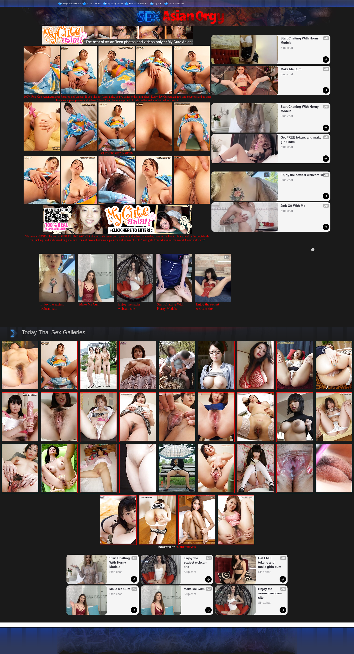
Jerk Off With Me (293, 206)
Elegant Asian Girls (72, 3)
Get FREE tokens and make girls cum (301, 140)
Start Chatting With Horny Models (300, 40)
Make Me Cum (291, 69)
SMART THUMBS (186, 547)
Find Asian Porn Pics (139, 3)
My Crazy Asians (115, 3)
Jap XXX (158, 3)
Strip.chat (287, 48)
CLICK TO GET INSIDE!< (117, 153)
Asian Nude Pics (176, 3)
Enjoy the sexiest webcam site (303, 175)
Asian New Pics (94, 3)
